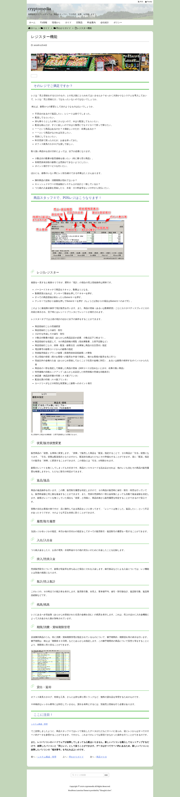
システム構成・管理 (39, 724)
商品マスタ (101, 756)
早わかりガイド (76, 756)
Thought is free (105, 790)
